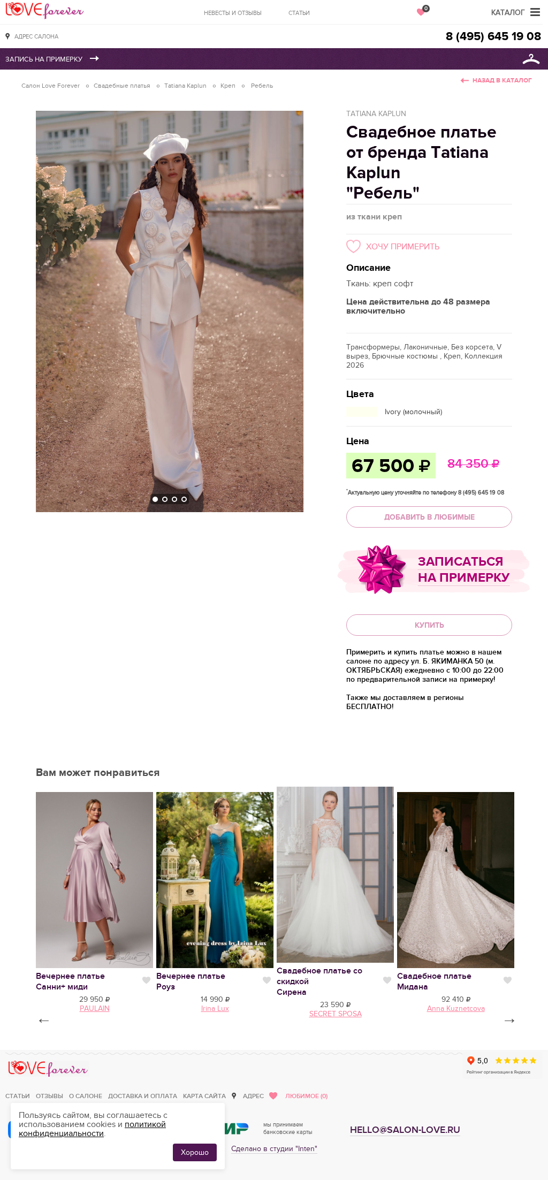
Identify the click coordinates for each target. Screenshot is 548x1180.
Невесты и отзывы (233, 13)
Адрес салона (36, 36)
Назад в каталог (502, 81)
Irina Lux (215, 1008)
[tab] (155, 499)
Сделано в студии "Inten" (274, 1148)
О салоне (85, 1096)
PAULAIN (95, 1008)
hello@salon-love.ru (405, 1130)
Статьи (299, 13)
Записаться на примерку (463, 569)
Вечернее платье (70, 981)
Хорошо (195, 1152)
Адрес (253, 1096)
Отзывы (49, 1096)
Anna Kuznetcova (456, 1008)
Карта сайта (204, 1096)
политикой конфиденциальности (92, 1129)
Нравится (146, 980)
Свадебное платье (434, 981)
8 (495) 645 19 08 (493, 36)
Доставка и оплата (142, 1096)
